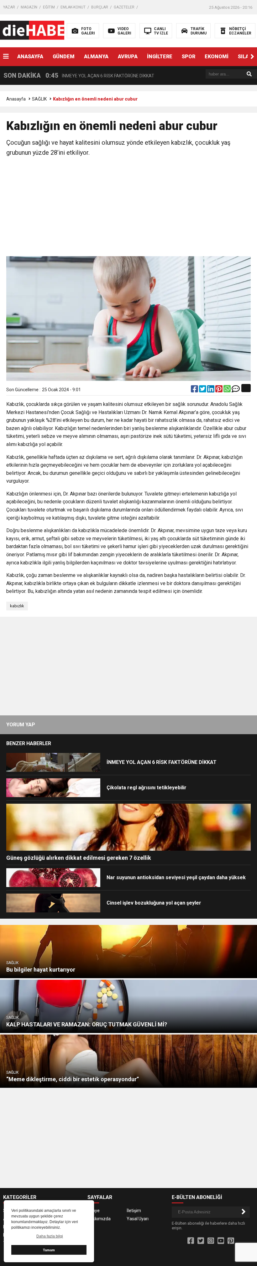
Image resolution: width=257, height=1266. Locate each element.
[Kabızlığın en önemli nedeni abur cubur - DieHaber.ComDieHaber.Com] (40, 30)
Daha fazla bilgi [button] (49, 1236)
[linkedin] (211, 390)
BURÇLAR (99, 7)
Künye (93, 1210)
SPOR (188, 57)
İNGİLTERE (159, 57)
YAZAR (9, 7)
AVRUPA (128, 57)
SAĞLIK (39, 98)
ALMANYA (96, 57)
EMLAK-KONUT (73, 7)
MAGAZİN (29, 7)
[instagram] (210, 1241)
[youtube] (221, 1241)
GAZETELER (124, 7)
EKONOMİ (216, 57)
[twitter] (203, 390)
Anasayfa (16, 98)
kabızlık (17, 606)
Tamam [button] (49, 1250)
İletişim (134, 1210)
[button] (252, 56)
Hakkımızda (99, 1218)
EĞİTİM (49, 7)
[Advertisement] (128, 208)
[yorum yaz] (236, 390)
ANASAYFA (30, 57)
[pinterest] (219, 390)
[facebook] (195, 390)
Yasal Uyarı (138, 1218)
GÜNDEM (64, 57)
